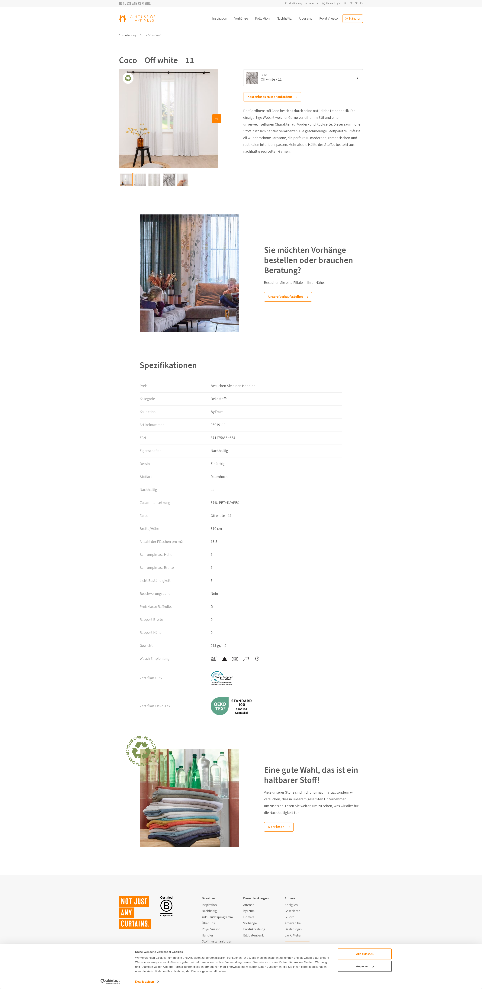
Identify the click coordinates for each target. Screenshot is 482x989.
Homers (248, 917)
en (361, 3)
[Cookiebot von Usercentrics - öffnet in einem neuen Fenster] (110, 981)
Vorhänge (241, 19)
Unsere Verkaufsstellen (285, 296)
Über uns (305, 19)
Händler (207, 935)
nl (345, 3)
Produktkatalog (293, 3)
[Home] (137, 18)
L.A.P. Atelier (293, 935)
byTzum (249, 911)
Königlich (291, 905)
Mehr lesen (276, 826)
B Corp (289, 917)
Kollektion (262, 19)
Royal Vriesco (328, 19)
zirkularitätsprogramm (217, 917)
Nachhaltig (284, 19)
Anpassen (362, 966)
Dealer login (333, 3)
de (350, 3)
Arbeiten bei (312, 3)
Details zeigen (144, 981)
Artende (248, 905)
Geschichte (292, 911)
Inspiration (219, 19)
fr (356, 3)
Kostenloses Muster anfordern (270, 96)
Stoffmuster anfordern (217, 941)
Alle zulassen (365, 953)
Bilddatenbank (253, 935)
